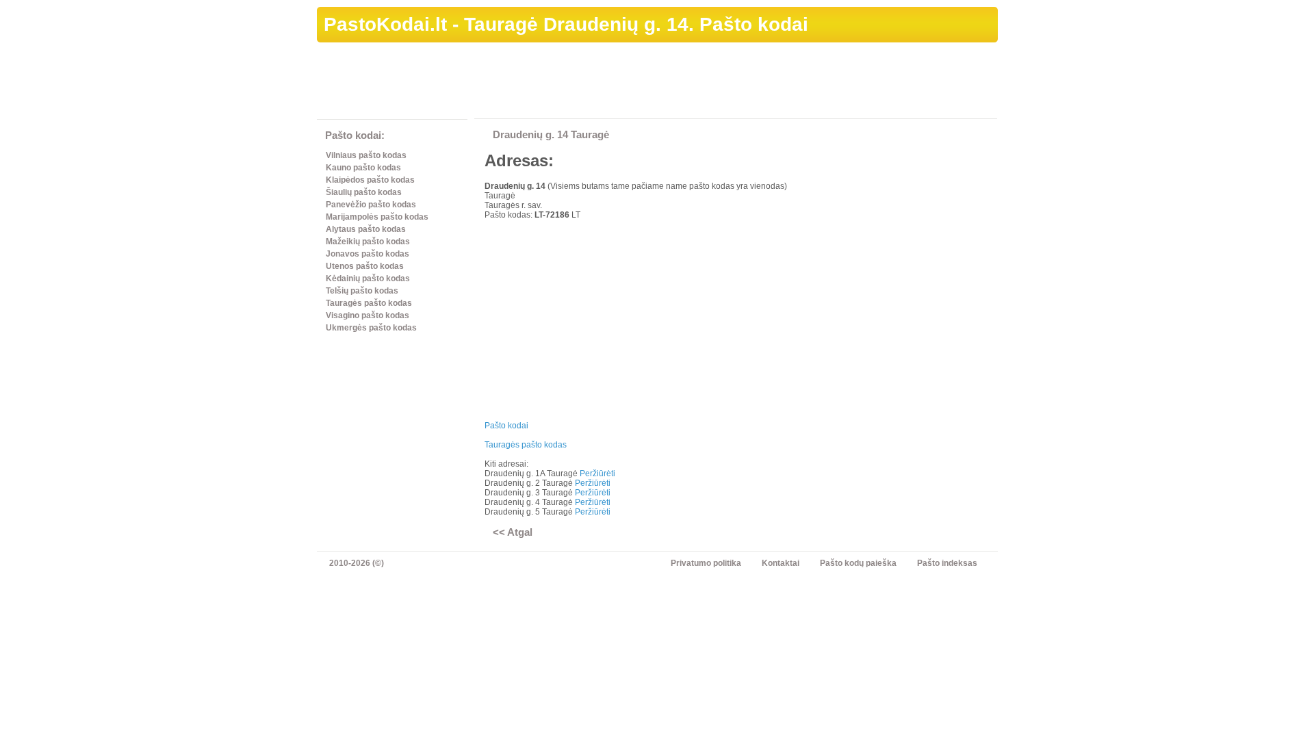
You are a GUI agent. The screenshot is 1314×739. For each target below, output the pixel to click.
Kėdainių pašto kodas (368, 278)
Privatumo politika (706, 563)
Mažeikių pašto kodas (368, 241)
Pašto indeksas (947, 563)
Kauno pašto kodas (363, 167)
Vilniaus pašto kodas (366, 155)
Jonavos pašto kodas (367, 254)
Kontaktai (780, 563)
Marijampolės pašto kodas (377, 217)
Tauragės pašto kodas (369, 303)
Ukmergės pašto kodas (371, 328)
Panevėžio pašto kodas (371, 204)
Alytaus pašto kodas (366, 229)
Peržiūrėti (597, 473)
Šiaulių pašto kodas (364, 192)
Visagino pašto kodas (367, 315)
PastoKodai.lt (385, 24)
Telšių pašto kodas (362, 291)
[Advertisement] (749, 83)
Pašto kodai (506, 425)
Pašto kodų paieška (858, 563)
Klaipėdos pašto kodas (370, 180)
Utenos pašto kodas (365, 266)
